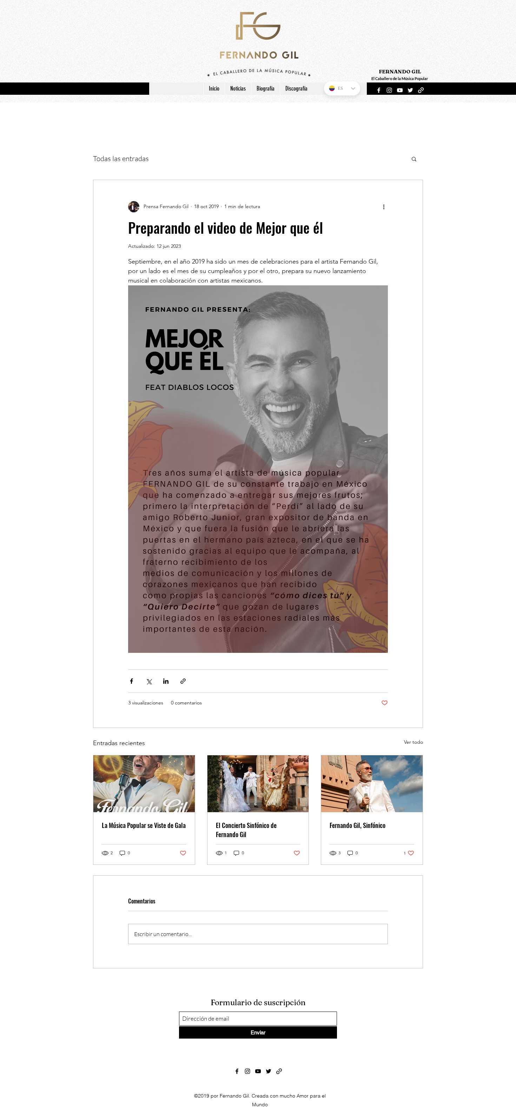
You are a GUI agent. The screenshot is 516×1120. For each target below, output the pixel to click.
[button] (414, 158)
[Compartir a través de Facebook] (131, 681)
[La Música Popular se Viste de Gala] (144, 783)
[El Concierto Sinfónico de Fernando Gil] (258, 783)
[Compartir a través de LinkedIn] (166, 681)
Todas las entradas (121, 158)
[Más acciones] (383, 207)
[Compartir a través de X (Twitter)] (148, 681)
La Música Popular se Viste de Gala (144, 825)
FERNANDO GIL (400, 71)
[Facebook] (378, 90)
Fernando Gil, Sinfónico (357, 825)
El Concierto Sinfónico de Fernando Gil (246, 830)
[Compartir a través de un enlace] (183, 681)
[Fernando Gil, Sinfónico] (372, 783)
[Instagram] (389, 90)
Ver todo (413, 742)
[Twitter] (410, 90)
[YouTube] (399, 90)
